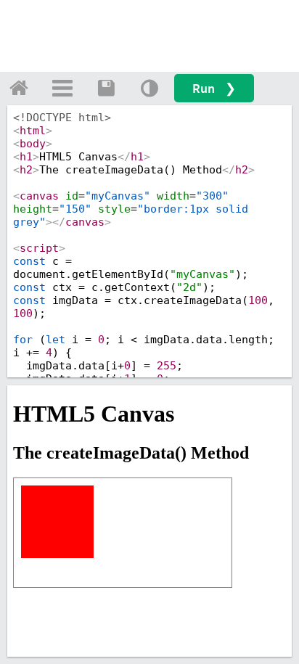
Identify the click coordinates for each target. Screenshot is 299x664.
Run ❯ (214, 88)
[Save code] (106, 87)
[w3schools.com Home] (19, 87)
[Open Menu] (62, 87)
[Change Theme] (149, 87)
